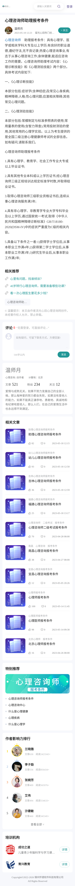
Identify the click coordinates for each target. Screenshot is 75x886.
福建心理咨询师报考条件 (41, 499)
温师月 (18, 28)
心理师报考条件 (36, 592)
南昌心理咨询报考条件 (43, 551)
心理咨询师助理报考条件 (18, 302)
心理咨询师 (13, 40)
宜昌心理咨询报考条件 (40, 569)
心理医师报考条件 (38, 616)
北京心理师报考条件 (41, 644)
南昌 (30, 546)
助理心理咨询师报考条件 (41, 429)
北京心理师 (34, 639)
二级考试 (47, 522)
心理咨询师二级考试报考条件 (47, 527)
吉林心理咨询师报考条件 (41, 476)
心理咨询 (40, 546)
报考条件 (59, 522)
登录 (70, 6)
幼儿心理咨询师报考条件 (41, 453)
